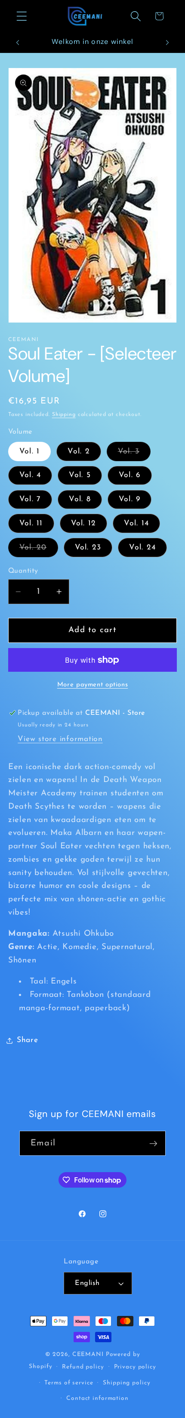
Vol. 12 (83, 523)
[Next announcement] (167, 42)
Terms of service (68, 1383)
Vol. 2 (79, 451)
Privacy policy (135, 1367)
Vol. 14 (136, 523)
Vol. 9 (130, 499)
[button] (22, 16)
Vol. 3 (134, 454)
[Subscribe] (153, 1143)
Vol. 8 (80, 499)
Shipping (64, 414)
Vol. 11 (31, 523)
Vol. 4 (30, 475)
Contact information (97, 1398)
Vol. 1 (29, 451)
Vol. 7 (30, 499)
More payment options (92, 685)
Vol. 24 (142, 547)
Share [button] (27, 1040)
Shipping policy (126, 1383)
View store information (60, 739)
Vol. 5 (80, 475)
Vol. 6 (130, 475)
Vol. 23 (88, 547)
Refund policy (83, 1367)
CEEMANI (88, 1354)
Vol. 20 (38, 550)
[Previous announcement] (17, 42)
